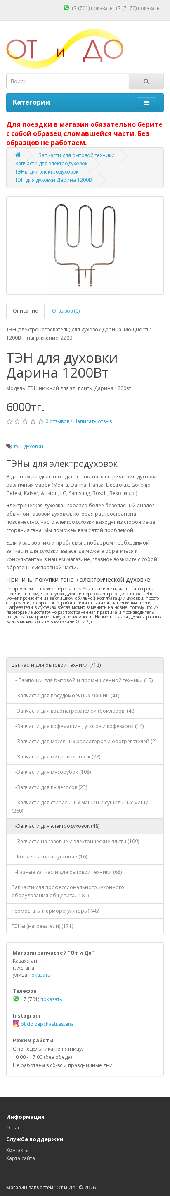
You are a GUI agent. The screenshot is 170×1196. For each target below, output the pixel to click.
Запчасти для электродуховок (51, 163)
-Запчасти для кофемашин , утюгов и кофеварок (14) (78, 726)
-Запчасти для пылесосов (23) (49, 787)
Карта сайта (20, 1158)
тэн (17, 446)
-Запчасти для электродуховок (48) (55, 826)
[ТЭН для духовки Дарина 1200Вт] (85, 245)
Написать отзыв (92, 421)
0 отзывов (57, 421)
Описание (25, 310)
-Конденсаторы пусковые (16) (49, 856)
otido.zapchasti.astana (46, 1023)
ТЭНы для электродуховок (46, 171)
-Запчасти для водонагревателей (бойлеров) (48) (73, 710)
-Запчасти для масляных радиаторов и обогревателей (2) (84, 741)
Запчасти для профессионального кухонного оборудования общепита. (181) (68, 891)
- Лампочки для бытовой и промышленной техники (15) (82, 680)
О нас (13, 1127)
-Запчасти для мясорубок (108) (51, 771)
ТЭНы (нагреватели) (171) (42, 926)
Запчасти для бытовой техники (76, 155)
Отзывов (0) (66, 310)
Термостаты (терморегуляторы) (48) (55, 910)
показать (102, 8)
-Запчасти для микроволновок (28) (56, 756)
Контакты (17, 1149)
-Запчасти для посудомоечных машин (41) (65, 695)
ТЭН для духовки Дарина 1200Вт (54, 179)
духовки (33, 446)
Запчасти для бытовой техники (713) (56, 664)
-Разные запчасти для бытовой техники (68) (67, 871)
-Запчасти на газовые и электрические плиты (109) (75, 841)
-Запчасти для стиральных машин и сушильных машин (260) (82, 806)
